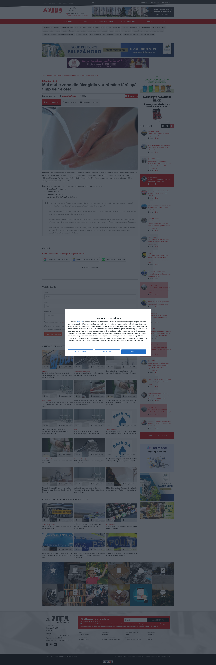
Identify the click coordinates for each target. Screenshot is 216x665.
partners (80, 321)
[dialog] (108, 332)
